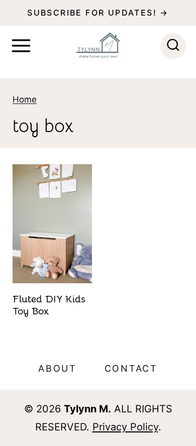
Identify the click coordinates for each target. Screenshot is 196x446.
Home (25, 99)
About (57, 368)
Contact (131, 368)
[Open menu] (21, 46)
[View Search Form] (173, 46)
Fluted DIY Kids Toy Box (49, 305)
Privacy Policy (125, 427)
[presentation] (52, 223)
